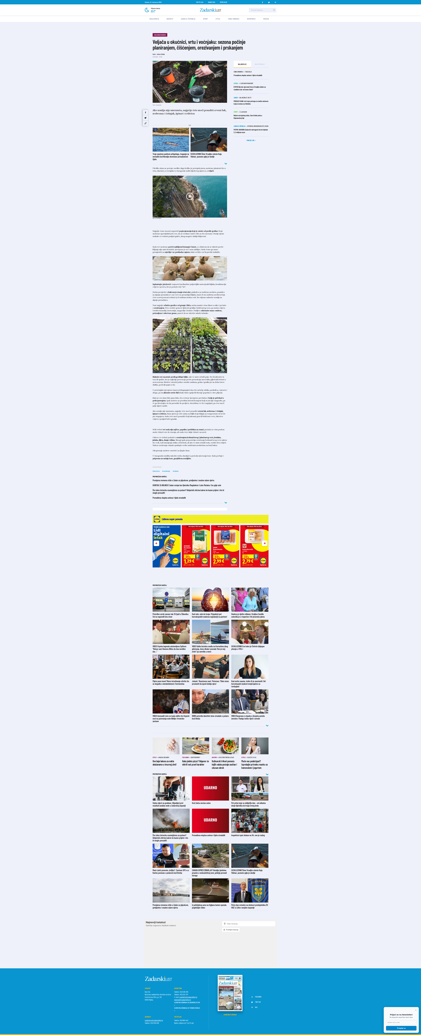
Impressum (223, 2)
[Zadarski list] (210, 10)
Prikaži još (251, 140)
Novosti (170, 19)
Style (218, 19)
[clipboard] (145, 123)
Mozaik (266, 19)
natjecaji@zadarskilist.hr (182, 999)
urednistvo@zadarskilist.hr (154, 1020)
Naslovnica (154, 19)
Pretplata (199, 2)
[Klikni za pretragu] (274, 10)
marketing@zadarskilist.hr (188, 997)
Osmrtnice (251, 19)
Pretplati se (401, 1028)
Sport (205, 19)
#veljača (176, 471)
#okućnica (156, 471)
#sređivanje (166, 471)
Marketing (211, 2)
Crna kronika (233, 19)
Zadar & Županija (188, 19)
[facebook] (262, 2)
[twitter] (269, 2)
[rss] (275, 2)
